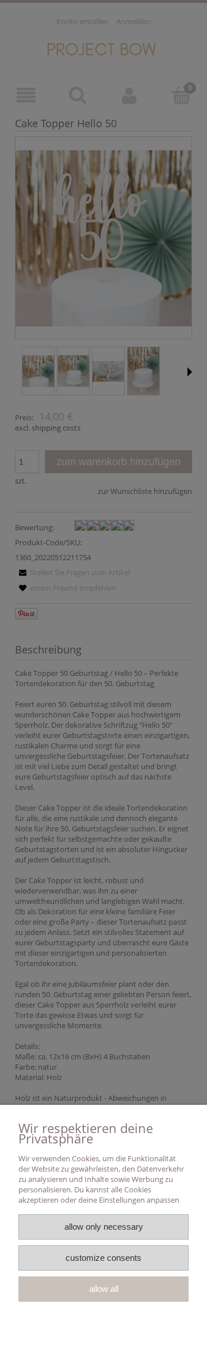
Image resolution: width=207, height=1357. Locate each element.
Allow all (103, 1289)
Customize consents (103, 1258)
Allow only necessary (103, 1226)
